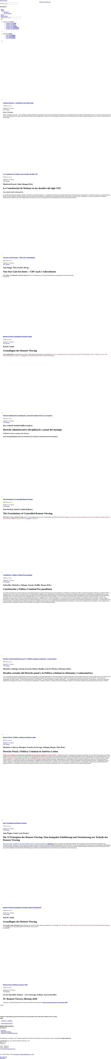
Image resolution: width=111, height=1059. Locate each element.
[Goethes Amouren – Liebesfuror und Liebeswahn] (22, 100)
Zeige (10, 35)
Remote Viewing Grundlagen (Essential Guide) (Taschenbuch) (22, 907)
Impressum (16, 1054)
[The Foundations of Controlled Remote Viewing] (22, 496)
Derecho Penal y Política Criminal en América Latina (19, 737)
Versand (7, 109)
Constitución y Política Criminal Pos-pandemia (17, 575)
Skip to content (3, 0)
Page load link (3, 1057)
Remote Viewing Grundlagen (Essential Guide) (17, 336)
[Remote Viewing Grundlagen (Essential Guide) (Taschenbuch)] (22, 904)
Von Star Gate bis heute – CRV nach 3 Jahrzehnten (19, 257)
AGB (32, 1054)
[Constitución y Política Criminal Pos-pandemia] (22, 572)
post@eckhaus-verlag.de (7, 1023)
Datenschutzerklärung (25, 1054)
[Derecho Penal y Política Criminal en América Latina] (22, 734)
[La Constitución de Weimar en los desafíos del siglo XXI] (22, 171)
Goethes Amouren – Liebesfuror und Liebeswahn (18, 103)
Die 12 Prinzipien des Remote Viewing (14, 823)
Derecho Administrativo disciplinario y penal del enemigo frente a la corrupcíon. (27, 415)
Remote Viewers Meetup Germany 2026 (15, 985)
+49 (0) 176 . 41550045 (6, 1020)
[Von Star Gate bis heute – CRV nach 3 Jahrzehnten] (22, 254)
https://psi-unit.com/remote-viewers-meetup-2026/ (55, 1002)
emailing (28, 518)
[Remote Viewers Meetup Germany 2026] (22, 981)
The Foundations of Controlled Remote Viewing (18, 499)
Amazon (24, 355)
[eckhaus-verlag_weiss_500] (45, 1015)
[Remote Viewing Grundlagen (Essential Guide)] (22, 333)
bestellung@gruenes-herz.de (8, 1048)
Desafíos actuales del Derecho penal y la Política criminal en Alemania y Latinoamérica (30, 659)
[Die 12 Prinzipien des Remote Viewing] (22, 820)
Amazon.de (50, 843)
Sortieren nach (11, 23)
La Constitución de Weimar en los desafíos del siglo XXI (20, 174)
